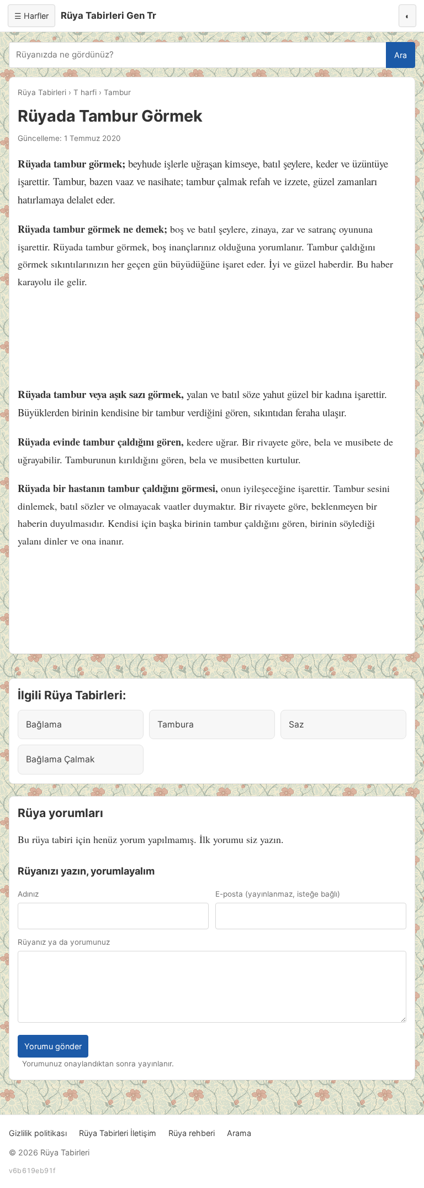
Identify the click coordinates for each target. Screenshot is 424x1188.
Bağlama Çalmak (60, 759)
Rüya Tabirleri (42, 92)
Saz (296, 724)
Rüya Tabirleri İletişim (117, 1133)
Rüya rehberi (191, 1133)
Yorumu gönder (53, 1046)
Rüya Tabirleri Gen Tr (108, 15)
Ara (400, 55)
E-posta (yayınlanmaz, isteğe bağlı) (277, 893)
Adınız (28, 893)
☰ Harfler (31, 15)
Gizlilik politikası (38, 1133)
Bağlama (44, 724)
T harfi (85, 92)
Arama (239, 1133)
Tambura (175, 724)
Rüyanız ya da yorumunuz (64, 942)
